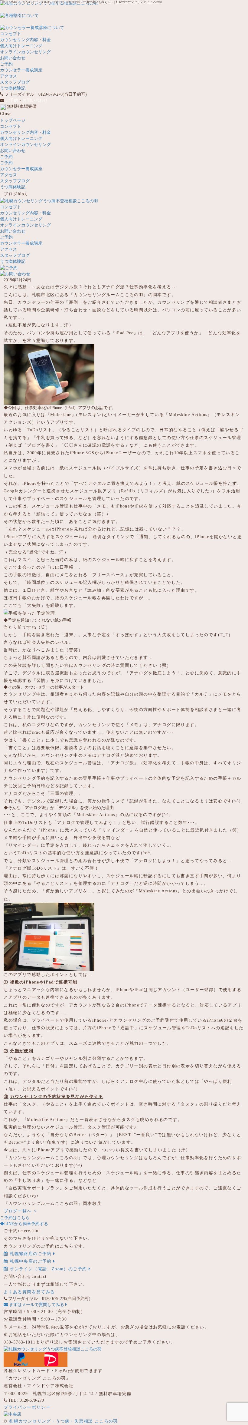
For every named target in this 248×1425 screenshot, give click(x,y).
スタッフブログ (15, 82)
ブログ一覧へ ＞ (21, 1211)
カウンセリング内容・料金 (25, 40)
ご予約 (6, 64)
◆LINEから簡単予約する (24, 1224)
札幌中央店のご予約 (30, 1261)
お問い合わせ (12, 58)
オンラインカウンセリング (25, 52)
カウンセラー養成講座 (21, 70)
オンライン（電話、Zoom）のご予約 (48, 1269)
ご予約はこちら (15, 1217)
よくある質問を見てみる (29, 1292)
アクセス (8, 76)
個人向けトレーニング (21, 46)
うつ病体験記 (12, 88)
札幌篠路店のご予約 (30, 1253)
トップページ (12, 120)
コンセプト (10, 33)
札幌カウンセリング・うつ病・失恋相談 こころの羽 (63, 1421)
